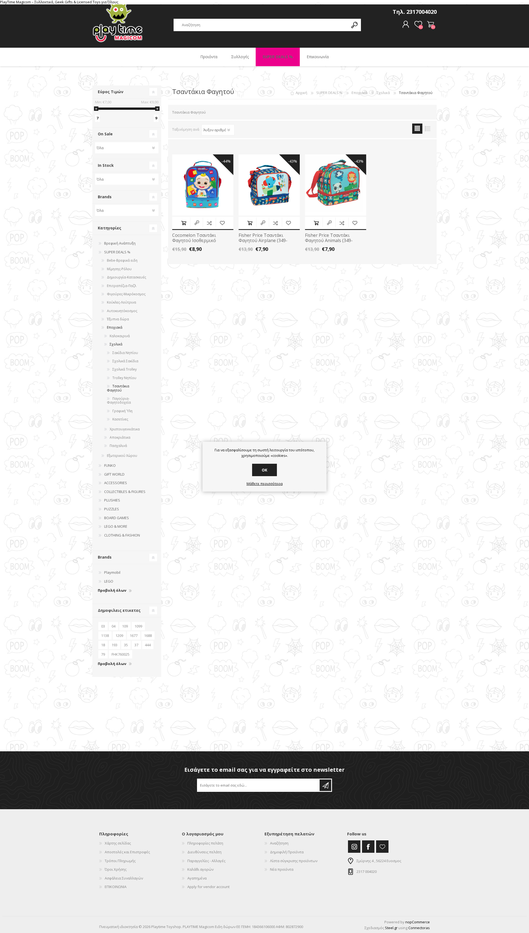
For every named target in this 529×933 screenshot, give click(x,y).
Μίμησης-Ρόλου (119, 269)
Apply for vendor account (208, 886)
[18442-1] (269, 185)
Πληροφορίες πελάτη (205, 843)
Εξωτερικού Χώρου (122, 455)
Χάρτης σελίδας (118, 843)
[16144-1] (335, 185)
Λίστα (427, 129)
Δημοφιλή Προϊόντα (287, 851)
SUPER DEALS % (117, 252)
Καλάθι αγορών (430, 24)
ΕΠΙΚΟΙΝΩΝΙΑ (115, 886)
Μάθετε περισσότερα (265, 484)
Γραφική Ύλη (122, 411)
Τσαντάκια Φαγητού (118, 388)
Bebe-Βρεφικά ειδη (122, 260)
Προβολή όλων (112, 590)
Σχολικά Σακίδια (125, 361)
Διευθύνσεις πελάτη (204, 851)
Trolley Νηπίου (124, 378)
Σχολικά (116, 344)
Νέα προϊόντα (281, 869)
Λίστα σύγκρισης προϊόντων (293, 860)
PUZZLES (111, 508)
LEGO (108, 581)
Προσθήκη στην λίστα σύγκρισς (209, 223)
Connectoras (419, 927)
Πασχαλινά (118, 445)
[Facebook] (368, 846)
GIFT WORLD (114, 474)
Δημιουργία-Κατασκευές (126, 277)
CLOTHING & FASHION (122, 535)
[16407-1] (202, 185)
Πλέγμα (417, 129)
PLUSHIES (112, 500)
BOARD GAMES (116, 517)
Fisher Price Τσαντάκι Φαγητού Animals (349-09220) (329, 241)
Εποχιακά (114, 327)
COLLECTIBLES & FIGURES (124, 491)
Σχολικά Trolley (124, 369)
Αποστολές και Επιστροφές (127, 851)
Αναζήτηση (279, 843)
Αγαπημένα (197, 878)
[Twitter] (354, 846)
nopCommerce (417, 921)
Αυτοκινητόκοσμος (122, 311)
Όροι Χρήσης (115, 869)
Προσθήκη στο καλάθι (183, 223)
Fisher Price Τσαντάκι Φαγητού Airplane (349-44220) (263, 241)
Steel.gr (391, 927)
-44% (226, 161)
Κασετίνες (120, 419)
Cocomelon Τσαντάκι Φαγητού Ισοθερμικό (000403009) (194, 241)
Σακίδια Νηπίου (125, 352)
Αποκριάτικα (120, 437)
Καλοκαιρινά (120, 336)
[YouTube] (382, 846)
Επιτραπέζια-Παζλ (121, 285)
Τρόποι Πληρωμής (120, 860)
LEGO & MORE (115, 526)
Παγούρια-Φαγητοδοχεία (119, 400)
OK (264, 470)
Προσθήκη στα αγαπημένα (222, 223)
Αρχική (301, 92)
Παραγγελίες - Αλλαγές (206, 860)
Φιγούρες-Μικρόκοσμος (126, 294)
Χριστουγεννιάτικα (125, 429)
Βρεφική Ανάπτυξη (120, 243)
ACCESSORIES (115, 482)
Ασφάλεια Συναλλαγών (124, 878)
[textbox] (261, 25)
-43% (292, 161)
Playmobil (112, 572)
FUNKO (110, 465)
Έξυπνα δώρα (118, 319)
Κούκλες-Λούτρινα (121, 302)
